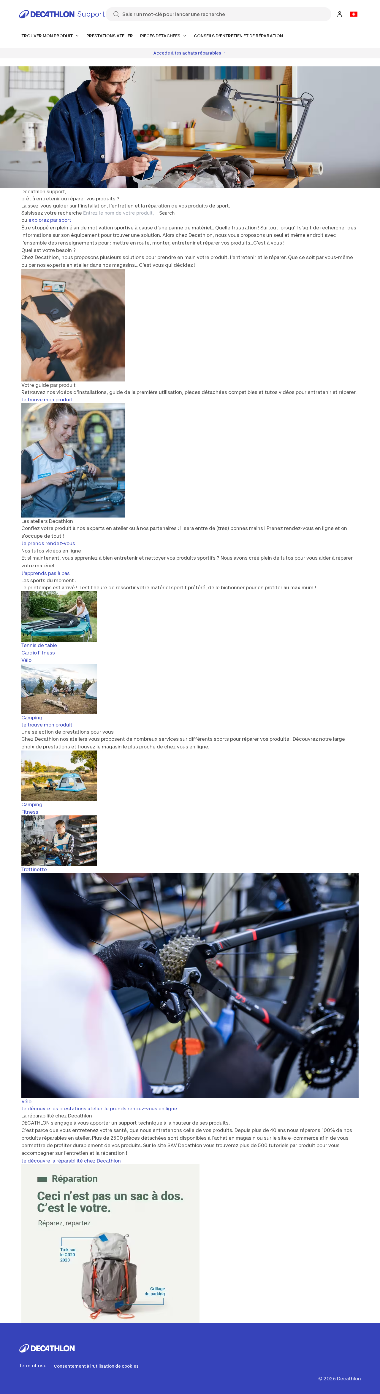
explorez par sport (49, 220)
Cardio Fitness (38, 653)
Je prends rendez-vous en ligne (140, 1109)
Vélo (26, 660)
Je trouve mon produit (46, 400)
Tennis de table (39, 645)
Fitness (29, 812)
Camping (31, 718)
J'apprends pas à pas (45, 573)
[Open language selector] (354, 14)
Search (167, 213)
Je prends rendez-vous (48, 543)
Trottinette (34, 869)
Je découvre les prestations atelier (61, 1109)
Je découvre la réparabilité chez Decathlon (71, 1161)
